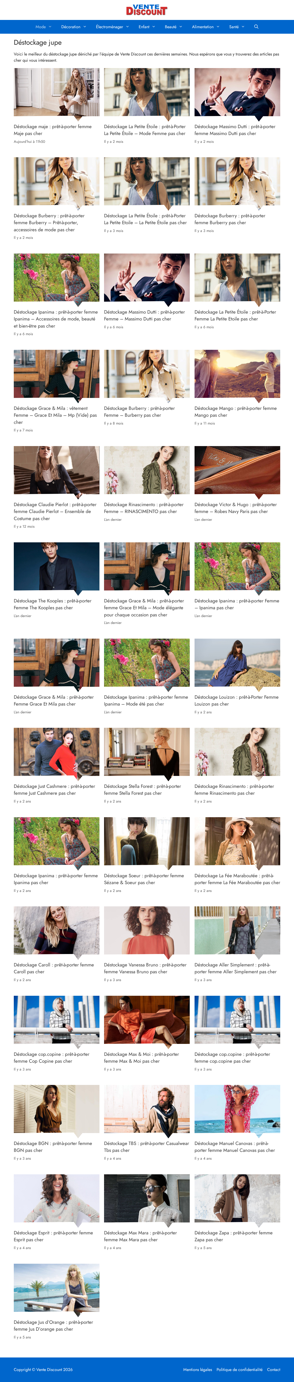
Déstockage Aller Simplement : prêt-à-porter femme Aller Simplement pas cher (236, 968)
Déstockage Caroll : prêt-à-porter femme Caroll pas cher (54, 968)
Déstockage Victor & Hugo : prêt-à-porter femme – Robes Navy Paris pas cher (236, 508)
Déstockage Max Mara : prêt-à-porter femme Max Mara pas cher (140, 1236)
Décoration (70, 27)
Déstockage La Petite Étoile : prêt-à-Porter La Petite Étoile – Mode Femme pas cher (145, 130)
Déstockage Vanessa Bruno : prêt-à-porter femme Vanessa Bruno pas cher (145, 968)
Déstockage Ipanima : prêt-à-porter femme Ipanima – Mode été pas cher (146, 700)
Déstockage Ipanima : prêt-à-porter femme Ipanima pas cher (56, 879)
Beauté (170, 27)
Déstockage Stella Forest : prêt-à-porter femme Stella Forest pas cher (142, 790)
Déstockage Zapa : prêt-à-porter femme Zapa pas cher (234, 1236)
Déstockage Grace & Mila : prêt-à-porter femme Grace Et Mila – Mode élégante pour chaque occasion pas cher (144, 607)
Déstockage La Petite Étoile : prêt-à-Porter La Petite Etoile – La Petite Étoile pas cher (145, 219)
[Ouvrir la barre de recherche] (256, 27)
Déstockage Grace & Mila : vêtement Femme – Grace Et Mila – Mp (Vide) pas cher (55, 415)
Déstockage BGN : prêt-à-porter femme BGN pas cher (53, 1147)
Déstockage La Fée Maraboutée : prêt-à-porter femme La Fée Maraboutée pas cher (237, 879)
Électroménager (109, 27)
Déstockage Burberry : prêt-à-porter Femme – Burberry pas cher (139, 412)
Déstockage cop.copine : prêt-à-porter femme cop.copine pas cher (232, 1058)
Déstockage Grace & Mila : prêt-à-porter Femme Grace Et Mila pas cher (54, 700)
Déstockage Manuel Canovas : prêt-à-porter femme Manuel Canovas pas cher (235, 1147)
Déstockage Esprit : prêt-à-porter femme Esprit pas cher (53, 1236)
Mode (41, 27)
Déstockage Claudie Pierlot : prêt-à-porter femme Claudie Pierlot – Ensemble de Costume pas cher (55, 511)
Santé (234, 27)
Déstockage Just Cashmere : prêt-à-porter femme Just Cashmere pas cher (54, 790)
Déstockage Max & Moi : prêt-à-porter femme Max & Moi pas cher (141, 1058)
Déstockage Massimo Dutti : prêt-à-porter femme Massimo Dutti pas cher (235, 130)
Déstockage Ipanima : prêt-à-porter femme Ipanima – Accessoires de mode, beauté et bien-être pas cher (56, 319)
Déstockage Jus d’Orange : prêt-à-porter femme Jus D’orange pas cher (53, 1325)
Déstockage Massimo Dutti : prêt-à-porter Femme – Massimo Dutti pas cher (144, 315)
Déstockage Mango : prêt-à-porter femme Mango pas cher (236, 412)
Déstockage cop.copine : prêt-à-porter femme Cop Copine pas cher (51, 1058)
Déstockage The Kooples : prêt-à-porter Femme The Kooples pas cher (52, 604)
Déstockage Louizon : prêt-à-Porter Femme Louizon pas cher (237, 700)
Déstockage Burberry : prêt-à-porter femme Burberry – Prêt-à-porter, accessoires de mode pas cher (49, 222)
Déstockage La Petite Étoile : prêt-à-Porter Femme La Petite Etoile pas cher (235, 315)
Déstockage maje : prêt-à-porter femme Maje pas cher (53, 130)
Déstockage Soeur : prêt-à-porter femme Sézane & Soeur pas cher (144, 879)
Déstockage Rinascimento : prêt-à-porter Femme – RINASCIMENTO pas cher (144, 508)
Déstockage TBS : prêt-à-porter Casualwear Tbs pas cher (146, 1147)
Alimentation (203, 27)
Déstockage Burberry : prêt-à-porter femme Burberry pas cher (230, 219)
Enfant (144, 27)
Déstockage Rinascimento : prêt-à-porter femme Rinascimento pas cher (234, 790)
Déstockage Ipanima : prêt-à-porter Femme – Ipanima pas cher (237, 604)
